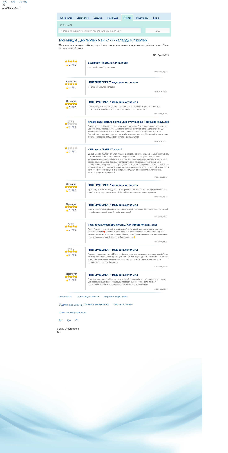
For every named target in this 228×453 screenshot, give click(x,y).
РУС (5, 1)
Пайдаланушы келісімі (88, 296)
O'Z (20, 1)
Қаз (69, 320)
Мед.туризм (142, 17)
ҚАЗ (13, 1)
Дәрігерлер (83, 17)
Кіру (25, 1)
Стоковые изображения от (72, 312)
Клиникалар (66, 17)
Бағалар (98, 17)
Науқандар (112, 17)
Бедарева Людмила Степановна (108, 62)
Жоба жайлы (65, 296)
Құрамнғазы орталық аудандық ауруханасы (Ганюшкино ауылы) (128, 121)
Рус (61, 320)
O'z (77, 320)
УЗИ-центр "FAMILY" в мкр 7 (105, 149)
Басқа (156, 17)
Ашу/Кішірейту (10, 7)
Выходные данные (123, 304)
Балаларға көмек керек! (96, 304)
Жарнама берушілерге (115, 296)
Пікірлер (127, 17)
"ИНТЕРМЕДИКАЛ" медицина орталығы (113, 82)
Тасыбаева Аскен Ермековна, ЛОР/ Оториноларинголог (122, 224)
